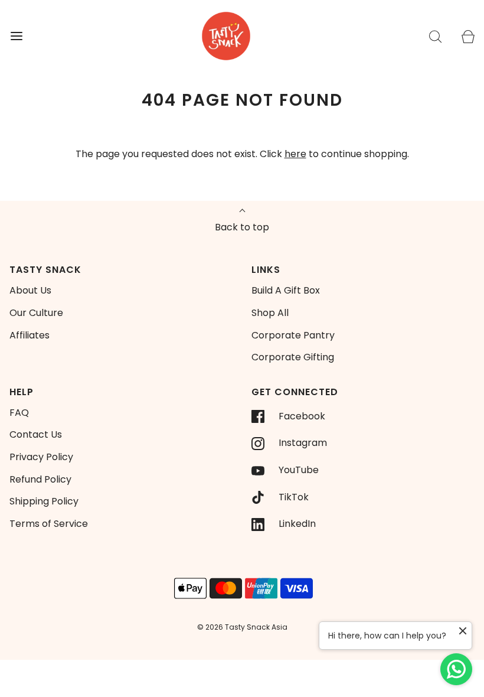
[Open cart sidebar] (468, 36)
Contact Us (35, 434)
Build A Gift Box (285, 290)
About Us (30, 290)
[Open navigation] (16, 36)
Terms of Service (48, 523)
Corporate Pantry (293, 335)
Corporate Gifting (292, 357)
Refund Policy (40, 479)
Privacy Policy (41, 457)
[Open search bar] (435, 36)
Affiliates (29, 335)
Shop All (270, 313)
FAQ (19, 412)
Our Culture (36, 313)
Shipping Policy (44, 501)
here (295, 154)
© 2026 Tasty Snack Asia (242, 627)
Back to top (242, 227)
